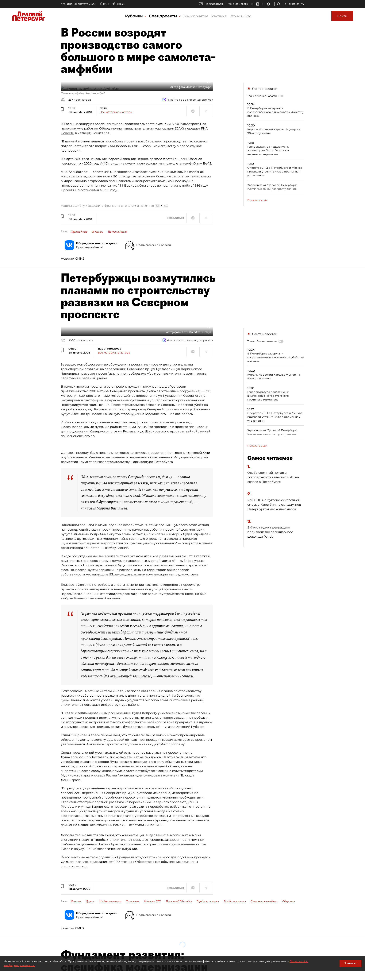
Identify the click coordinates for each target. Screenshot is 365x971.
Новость (97, 232)
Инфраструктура (110, 901)
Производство (79, 232)
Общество (288, 901)
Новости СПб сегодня (179, 901)
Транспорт (132, 901)
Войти (342, 16)
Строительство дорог (264, 901)
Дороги (90, 901)
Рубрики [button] (134, 16)
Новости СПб (152, 901)
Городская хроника (235, 901)
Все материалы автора (116, 112)
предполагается (102, 386)
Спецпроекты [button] (163, 16)
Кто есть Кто (240, 16)
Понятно (350, 963)
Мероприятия (195, 16)
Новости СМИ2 (72, 258)
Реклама (219, 16)
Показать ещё (257, 200)
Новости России (117, 232)
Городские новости (208, 901)
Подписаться (214, 4)
